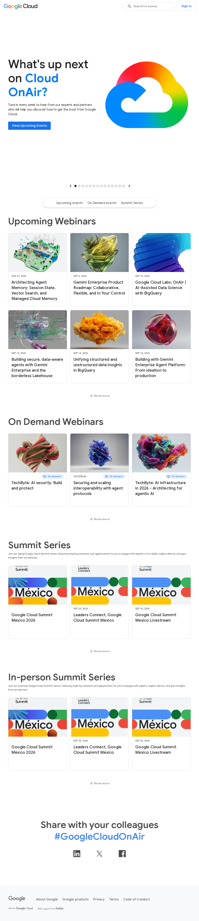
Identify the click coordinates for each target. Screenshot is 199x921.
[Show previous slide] (70, 186)
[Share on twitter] (99, 853)
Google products (75, 899)
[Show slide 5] (90, 186)
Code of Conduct (136, 899)
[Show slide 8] (101, 186)
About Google (47, 899)
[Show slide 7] (98, 186)
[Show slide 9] (105, 186)
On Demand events (101, 203)
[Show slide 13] (120, 186)
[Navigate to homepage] (21, 6)
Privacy (98, 899)
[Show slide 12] (116, 186)
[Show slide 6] (94, 186)
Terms (114, 899)
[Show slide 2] (79, 186)
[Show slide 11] (112, 186)
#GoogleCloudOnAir (99, 836)
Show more (99, 395)
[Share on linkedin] (76, 853)
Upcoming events (69, 203)
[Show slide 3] (83, 186)
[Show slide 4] (87, 186)
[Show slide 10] (109, 186)
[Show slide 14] (123, 186)
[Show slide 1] (75, 186)
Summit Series (132, 203)
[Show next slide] (129, 186)
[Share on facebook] (122, 853)
